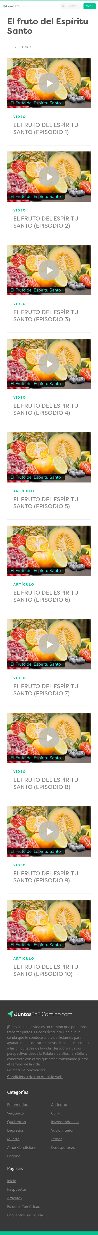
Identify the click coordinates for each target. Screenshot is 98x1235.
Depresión (15, 1130)
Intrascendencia (65, 1122)
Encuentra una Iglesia (25, 1215)
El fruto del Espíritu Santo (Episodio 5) (45, 503)
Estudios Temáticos (23, 1206)
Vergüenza (16, 1113)
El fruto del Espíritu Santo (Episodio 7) (45, 690)
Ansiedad (59, 1104)
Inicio (11, 1181)
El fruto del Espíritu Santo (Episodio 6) (45, 596)
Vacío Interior (62, 1130)
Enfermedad (18, 1104)
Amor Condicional (22, 1147)
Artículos (14, 1198)
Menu (89, 6)
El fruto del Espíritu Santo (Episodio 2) (45, 222)
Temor (56, 1139)
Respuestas (16, 1189)
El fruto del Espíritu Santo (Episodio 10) (45, 970)
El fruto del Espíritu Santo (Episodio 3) (45, 315)
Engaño (13, 1156)
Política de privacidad (26, 1070)
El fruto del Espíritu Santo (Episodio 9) (45, 877)
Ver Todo (23, 47)
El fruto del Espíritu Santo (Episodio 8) (45, 783)
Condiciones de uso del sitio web (35, 1076)
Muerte (13, 1139)
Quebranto (16, 1122)
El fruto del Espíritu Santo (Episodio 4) (45, 409)
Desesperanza (63, 1147)
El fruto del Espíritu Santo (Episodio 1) (45, 128)
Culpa (56, 1113)
